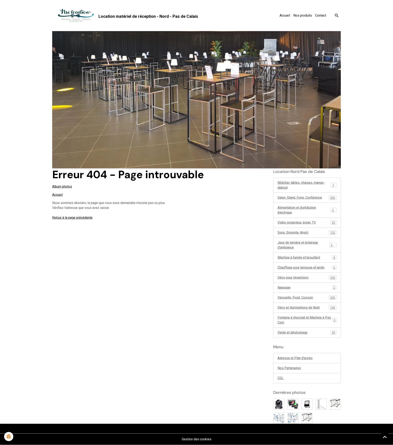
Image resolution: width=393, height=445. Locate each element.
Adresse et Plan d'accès (295, 358)
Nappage (306, 287)
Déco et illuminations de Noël (306, 307)
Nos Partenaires (289, 368)
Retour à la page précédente (72, 218)
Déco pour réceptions (306, 277)
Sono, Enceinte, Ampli (306, 232)
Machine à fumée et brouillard (306, 257)
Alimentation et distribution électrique (306, 210)
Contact (320, 15)
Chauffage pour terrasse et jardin (306, 267)
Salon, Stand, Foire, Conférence (306, 198)
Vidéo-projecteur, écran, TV (306, 222)
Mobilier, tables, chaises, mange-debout (306, 185)
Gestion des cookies (196, 439)
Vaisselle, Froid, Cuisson (306, 297)
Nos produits (302, 15)
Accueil (285, 15)
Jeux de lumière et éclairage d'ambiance (307, 245)
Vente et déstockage (306, 332)
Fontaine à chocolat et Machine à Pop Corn (306, 320)
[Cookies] (8, 436)
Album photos (62, 186)
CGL (280, 378)
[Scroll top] (385, 437)
